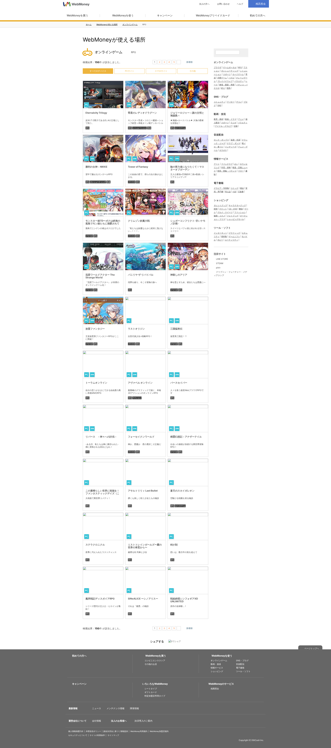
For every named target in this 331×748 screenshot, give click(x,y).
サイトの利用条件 (97, 735)
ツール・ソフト (222, 227)
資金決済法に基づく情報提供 (115, 731)
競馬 (228, 88)
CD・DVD (233, 209)
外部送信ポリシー (93, 731)
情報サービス (221, 158)
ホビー (220, 240)
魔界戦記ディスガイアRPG (100, 598)
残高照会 (215, 688)
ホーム (89, 24)
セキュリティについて (77, 735)
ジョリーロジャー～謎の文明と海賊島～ (187, 114)
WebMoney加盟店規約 (159, 731)
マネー (241, 171)
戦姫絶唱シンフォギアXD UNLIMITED (184, 600)
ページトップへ (311, 648)
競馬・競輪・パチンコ (226, 171)
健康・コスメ (219, 216)
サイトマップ (113, 735)
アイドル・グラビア (223, 126)
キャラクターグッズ (237, 205)
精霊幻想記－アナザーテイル (186, 436)
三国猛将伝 (176, 328)
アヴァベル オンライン (140, 382)
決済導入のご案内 (143, 720)
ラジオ (233, 122)
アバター (230, 102)
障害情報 (134, 708)
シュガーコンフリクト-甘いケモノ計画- (187, 222)
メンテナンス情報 (115, 708)
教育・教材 (218, 119)
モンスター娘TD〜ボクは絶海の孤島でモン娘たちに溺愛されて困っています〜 (103, 223)
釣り (223, 88)
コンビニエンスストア (154, 660)
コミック (234, 188)
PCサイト (129, 71)
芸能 (236, 126)
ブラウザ (131, 182)
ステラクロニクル (95, 544)
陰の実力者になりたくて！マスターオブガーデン (187, 168)
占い (236, 164)
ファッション (240, 212)
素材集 (224, 236)
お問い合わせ (223, 4)
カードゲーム (180, 128)
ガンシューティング (98, 182)
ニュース (96, 708)
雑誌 (242, 188)
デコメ (239, 102)
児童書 (241, 191)
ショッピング (221, 200)
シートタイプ (150, 688)
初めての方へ (257, 15)
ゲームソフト (234, 236)
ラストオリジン (136, 328)
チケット (223, 209)
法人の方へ (204, 4)
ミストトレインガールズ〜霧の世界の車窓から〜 (145, 546)
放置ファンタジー (95, 328)
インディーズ (230, 147)
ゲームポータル (229, 67)
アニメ (241, 119)
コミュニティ (219, 102)
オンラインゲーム (130, 24)
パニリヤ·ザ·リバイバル (140, 274)
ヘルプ (240, 4)
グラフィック (234, 233)
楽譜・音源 (235, 140)
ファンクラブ (227, 164)
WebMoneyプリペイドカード (213, 15)
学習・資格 (226, 167)
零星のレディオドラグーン (142, 112)
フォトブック (232, 216)
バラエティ (239, 81)
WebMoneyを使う (123, 15)
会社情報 (96, 720)
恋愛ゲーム (222, 78)
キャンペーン (165, 15)
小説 (234, 191)
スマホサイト (161, 71)
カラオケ (223, 150)
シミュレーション (139, 128)
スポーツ (227, 74)
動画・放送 (220, 113)
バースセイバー (178, 382)
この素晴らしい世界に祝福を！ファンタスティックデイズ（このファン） (102, 493)
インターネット (220, 233)
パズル (231, 78)
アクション (137, 398)
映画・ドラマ (230, 119)
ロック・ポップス (221, 140)
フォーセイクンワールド (141, 436)
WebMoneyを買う (77, 15)
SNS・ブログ (221, 96)
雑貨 (216, 209)
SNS (219, 105)
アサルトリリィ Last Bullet (143, 490)
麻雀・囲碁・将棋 (226, 84)
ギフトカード (150, 692)
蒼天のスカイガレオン (182, 490)
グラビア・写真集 (221, 188)
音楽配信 (218, 134)
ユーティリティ (231, 240)
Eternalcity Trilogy (96, 112)
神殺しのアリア (178, 274)
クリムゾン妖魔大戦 (139, 220)
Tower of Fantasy (138, 166)
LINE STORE (222, 259)
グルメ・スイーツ (225, 212)
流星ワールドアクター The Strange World (100, 276)
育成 (149, 128)
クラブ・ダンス (233, 143)
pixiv (218, 267)
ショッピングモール (235, 219)
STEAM (219, 263)
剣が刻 (174, 544)
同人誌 (228, 191)
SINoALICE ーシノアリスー (143, 598)
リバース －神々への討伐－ (101, 436)
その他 (192, 71)
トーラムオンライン (96, 382)
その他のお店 (150, 664)
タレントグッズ (220, 205)
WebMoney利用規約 (138, 731)
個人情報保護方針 (75, 731)
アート (216, 164)
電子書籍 (218, 182)
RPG (87, 128)
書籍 (241, 209)
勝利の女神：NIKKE (96, 166)
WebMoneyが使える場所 (107, 24)
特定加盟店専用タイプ (154, 696)
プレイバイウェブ (225, 81)
